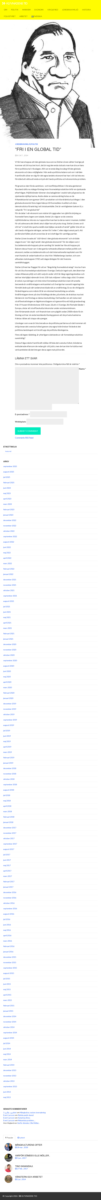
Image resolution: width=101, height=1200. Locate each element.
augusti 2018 (8, 790)
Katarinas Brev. (24, 1118)
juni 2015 (7, 984)
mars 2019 (7, 752)
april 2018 (7, 806)
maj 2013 (7, 1097)
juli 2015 (6, 978)
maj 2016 (7, 930)
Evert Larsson (9, 1115)
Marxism (26, 10)
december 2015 (9, 957)
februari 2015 (8, 1005)
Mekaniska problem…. (26, 1120)
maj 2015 (7, 989)
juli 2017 (6, 854)
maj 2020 (7, 676)
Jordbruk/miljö (70, 10)
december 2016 (9, 892)
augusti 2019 (8, 725)
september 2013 (10, 1086)
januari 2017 (8, 887)
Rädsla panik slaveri (26, 1115)
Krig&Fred (52, 10)
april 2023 (7, 499)
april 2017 (7, 871)
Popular (9, 1137)
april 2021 (7, 623)
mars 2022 (7, 563)
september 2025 (10, 466)
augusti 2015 (8, 973)
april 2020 (7, 682)
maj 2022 (7, 552)
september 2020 (10, 660)
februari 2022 (8, 569)
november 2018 (9, 774)
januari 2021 (8, 639)
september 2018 (10, 784)
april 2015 (7, 995)
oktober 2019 (8, 714)
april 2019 (7, 747)
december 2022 (9, 520)
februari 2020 (8, 693)
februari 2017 (8, 881)
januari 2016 (8, 952)
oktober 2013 (8, 1081)
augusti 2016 (8, 914)
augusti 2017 (8, 849)
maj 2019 (7, 741)
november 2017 (9, 833)
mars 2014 (7, 1059)
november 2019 (9, 709)
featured (8, 451)
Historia (86, 10)
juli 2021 (6, 606)
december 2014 (9, 1016)
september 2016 (10, 908)
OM (5, 10)
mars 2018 (7, 811)
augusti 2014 (8, 1038)
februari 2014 (8, 1065)
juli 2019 (6, 730)
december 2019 (9, 703)
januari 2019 (8, 763)
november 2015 (9, 962)
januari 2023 (8, 515)
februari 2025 (8, 482)
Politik (14, 10)
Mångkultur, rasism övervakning (33, 1112)
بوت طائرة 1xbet (10, 1112)
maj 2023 (7, 493)
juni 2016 (7, 925)
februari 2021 (8, 633)
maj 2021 (7, 617)
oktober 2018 (8, 779)
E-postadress (22, 414)
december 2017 (9, 827)
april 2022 (7, 558)
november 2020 (9, 650)
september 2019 (10, 720)
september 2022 (10, 536)
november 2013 (9, 1076)
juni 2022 (7, 547)
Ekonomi (39, 10)
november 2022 (9, 526)
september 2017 (10, 844)
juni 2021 (7, 612)
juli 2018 (6, 795)
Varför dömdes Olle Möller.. (28, 1123)
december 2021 (9, 579)
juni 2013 (7, 1092)
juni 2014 (7, 1049)
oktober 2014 (8, 1027)
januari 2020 (8, 698)
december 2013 (9, 1070)
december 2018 (9, 768)
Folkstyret (10, 16)
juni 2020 (7, 671)
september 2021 (10, 596)
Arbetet (23, 16)
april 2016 (7, 935)
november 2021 (9, 585)
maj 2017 (7, 865)
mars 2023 (7, 504)
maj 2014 (7, 1054)
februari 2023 (8, 509)
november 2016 (9, 898)
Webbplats (20, 421)
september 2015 (10, 968)
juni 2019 (7, 736)
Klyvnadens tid (16, 3)
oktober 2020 (8, 655)
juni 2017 (7, 860)
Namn (82, 368)
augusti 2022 (8, 542)
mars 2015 (7, 1000)
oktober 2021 (8, 590)
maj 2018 (7, 801)
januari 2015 (8, 1011)
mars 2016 (7, 941)
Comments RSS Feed (24, 437)
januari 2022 (8, 574)
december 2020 (9, 644)
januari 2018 (8, 822)
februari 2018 (8, 817)
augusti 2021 (8, 601)
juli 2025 (6, 477)
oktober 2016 (8, 903)
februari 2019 (8, 757)
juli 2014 (6, 1043)
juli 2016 (6, 919)
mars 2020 (7, 687)
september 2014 (10, 1032)
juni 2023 (7, 488)
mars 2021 (7, 628)
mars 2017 (7, 876)
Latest (22, 1137)
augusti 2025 (8, 472)
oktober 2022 (8, 531)
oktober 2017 (8, 838)
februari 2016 (8, 946)
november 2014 (9, 1022)
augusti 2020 (8, 666)
